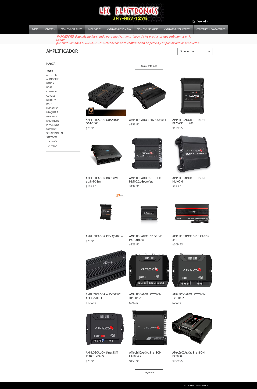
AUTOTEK (51, 75)
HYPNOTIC (52, 108)
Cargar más (149, 373)
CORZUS (50, 96)
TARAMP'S (51, 141)
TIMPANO (51, 146)
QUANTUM (52, 129)
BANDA (50, 83)
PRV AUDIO (52, 125)
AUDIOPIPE (52, 79)
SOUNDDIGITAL (54, 133)
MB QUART (52, 112)
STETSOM (51, 137)
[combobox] (194, 51)
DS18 (49, 104)
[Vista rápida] (106, 96)
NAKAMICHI (52, 121)
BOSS (49, 87)
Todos (49, 71)
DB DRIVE (51, 100)
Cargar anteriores (149, 66)
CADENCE (51, 91)
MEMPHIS (51, 116)
